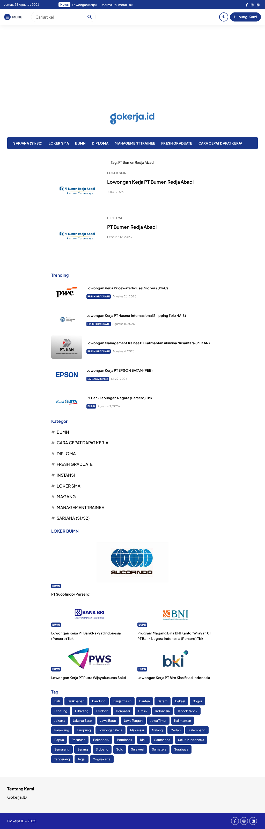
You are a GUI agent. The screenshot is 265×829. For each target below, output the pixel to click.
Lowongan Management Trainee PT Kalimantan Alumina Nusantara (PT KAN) (148, 343)
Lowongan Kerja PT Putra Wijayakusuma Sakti (88, 677)
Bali (57, 701)
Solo (119, 749)
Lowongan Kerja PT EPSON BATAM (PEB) (119, 370)
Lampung (84, 730)
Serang (82, 749)
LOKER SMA (59, 143)
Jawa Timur (158, 721)
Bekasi (180, 701)
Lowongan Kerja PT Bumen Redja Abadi (150, 182)
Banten (144, 701)
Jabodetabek (187, 711)
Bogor (197, 701)
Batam (162, 701)
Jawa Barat (108, 721)
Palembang (196, 730)
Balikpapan (76, 701)
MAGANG (66, 496)
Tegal (81, 759)
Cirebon (102, 711)
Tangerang (62, 759)
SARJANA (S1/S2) (27, 143)
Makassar (137, 730)
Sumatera (159, 749)
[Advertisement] (132, 63)
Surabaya (181, 749)
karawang (61, 730)
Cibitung (60, 711)
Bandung (99, 701)
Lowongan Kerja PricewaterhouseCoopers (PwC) (127, 288)
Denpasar (123, 711)
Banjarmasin (122, 701)
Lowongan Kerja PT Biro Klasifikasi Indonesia (173, 677)
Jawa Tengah (133, 721)
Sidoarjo (102, 749)
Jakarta (59, 721)
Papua (59, 740)
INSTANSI (66, 475)
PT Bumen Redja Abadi (132, 227)
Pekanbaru (101, 740)
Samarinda (162, 740)
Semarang (62, 749)
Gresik (143, 711)
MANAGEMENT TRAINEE (135, 143)
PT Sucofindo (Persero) (71, 594)
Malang (157, 730)
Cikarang (82, 711)
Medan (176, 730)
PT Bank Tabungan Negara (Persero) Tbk (119, 398)
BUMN (80, 143)
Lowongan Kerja (110, 730)
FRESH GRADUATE (176, 143)
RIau (143, 740)
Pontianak (124, 740)
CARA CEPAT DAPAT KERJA (220, 143)
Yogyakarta (102, 759)
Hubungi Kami (245, 17)
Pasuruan (78, 740)
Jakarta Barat (82, 721)
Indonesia (162, 711)
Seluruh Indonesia (191, 740)
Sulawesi (137, 749)
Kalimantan (182, 721)
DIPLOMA (100, 143)
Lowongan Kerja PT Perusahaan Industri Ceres (105, 5)
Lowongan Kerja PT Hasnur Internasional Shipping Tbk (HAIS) (136, 315)
